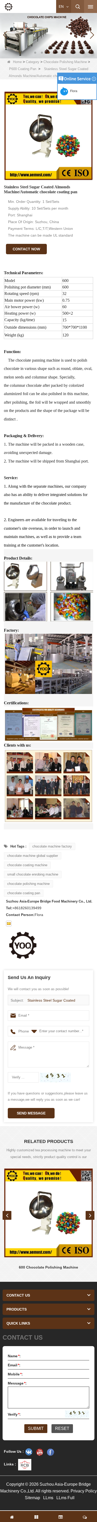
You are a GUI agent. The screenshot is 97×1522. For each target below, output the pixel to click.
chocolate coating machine (27, 865)
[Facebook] (50, 1452)
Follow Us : (14, 1451)
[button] (35, 53)
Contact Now (26, 249)
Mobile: (15, 1374)
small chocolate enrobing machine (32, 874)
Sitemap (32, 1498)
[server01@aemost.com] (9, 923)
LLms (48, 1498)
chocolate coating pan (23, 893)
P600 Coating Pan (22, 69)
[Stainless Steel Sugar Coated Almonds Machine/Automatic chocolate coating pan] (48, 136)
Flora (73, 91)
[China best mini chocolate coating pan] (48, 35)
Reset (62, 1428)
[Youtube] (39, 1452)
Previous (7, 1215)
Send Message (31, 1113)
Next (90, 1215)
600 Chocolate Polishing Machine (48, 1267)
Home (17, 62)
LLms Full (65, 1498)
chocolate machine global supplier (32, 856)
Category (32, 62)
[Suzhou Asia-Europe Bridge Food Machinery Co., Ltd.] (8, 6)
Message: (17, 1383)
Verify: (14, 1414)
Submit (36, 1428)
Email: (14, 1365)
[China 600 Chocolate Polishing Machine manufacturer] (48, 1212)
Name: (14, 1356)
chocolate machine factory (52, 846)
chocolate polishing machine (28, 884)
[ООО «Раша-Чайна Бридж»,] (29, 1452)
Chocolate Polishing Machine (65, 62)
